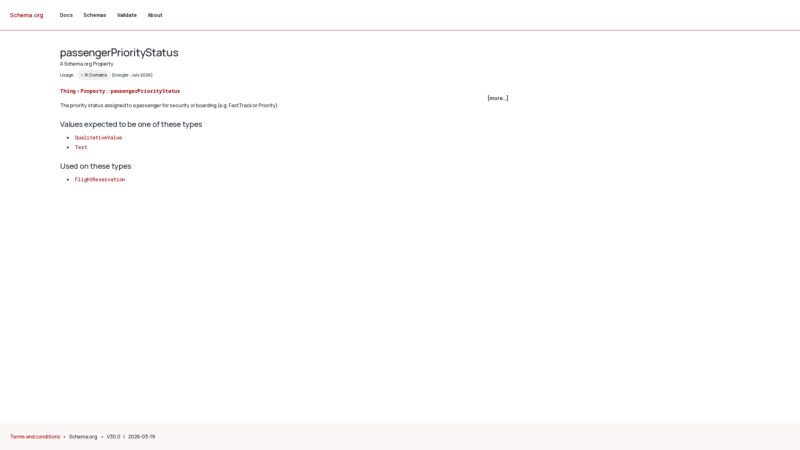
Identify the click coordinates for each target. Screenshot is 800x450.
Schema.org (26, 15)
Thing (68, 91)
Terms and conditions (35, 436)
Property (93, 91)
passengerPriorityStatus (145, 91)
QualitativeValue (98, 137)
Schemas (94, 15)
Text (81, 147)
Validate (127, 15)
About (155, 15)
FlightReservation (100, 179)
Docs (66, 15)
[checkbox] (285, 98)
